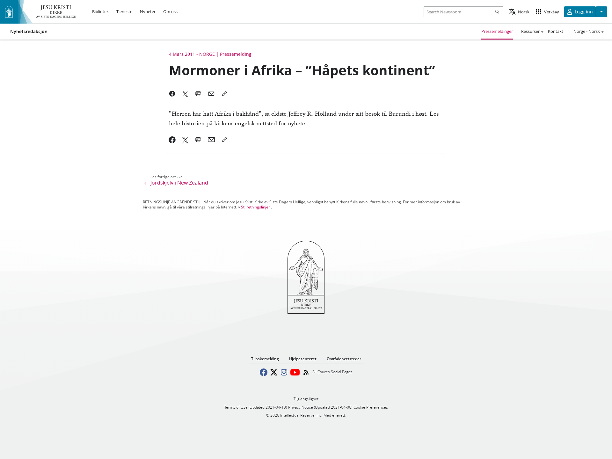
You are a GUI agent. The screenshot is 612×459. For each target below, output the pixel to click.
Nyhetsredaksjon (28, 31)
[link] (172, 139)
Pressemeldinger (497, 31)
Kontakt (555, 31)
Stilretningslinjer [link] (255, 207)
